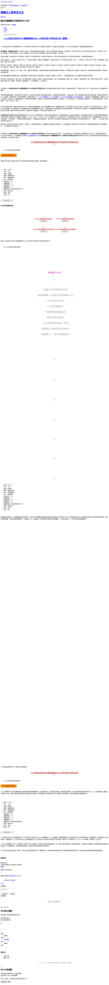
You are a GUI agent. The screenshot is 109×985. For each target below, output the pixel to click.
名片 (5, 31)
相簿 (5, 28)
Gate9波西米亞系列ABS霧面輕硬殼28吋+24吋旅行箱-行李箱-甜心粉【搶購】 (36, 38)
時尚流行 (13, 880)
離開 (9, 981)
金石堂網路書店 (78, 97)
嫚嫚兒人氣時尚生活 (12, 12)
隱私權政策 (63, 962)
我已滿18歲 (4, 981)
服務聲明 (70, 962)
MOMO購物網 (55, 97)
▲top (2, 883)
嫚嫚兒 (2, 866)
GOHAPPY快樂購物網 (66, 97)
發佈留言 (3, 895)
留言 (14, 875)
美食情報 (13, 24)
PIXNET (42, 962)
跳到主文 (3, 16)
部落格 (6, 29)
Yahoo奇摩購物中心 (44, 97)
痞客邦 (11, 875)
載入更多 (3, 886)
